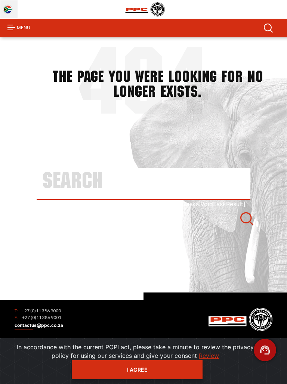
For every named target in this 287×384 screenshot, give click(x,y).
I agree (137, 369)
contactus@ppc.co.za (39, 325)
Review (209, 355)
